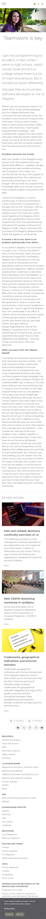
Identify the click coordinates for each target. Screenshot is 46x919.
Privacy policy (9, 908)
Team (4, 747)
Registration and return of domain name (20, 767)
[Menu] (4, 4)
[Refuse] (43, 908)
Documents (7, 822)
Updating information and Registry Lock (20, 774)
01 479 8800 (18, 721)
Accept (9, 914)
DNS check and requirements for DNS (19, 798)
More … (7, 565)
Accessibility (7, 875)
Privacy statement (10, 867)
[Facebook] (30, 727)
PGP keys (6, 758)
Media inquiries (8, 754)
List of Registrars (9, 835)
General (5, 847)
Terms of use (7, 878)
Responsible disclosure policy (15, 858)
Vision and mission (10, 744)
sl (38, 4)
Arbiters (5, 811)
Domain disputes (9, 851)
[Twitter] (24, 727)
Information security (11, 751)
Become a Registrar (11, 838)
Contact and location (11, 740)
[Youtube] (42, 727)
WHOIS (5, 785)
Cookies (5, 871)
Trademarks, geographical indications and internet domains (21, 661)
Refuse (19, 914)
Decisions (6, 814)
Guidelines (6, 825)
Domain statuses (9, 782)
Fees (4, 818)
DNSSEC (6, 802)
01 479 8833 (37, 721)
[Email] (18, 727)
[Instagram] (36, 727)
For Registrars (8, 855)
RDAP (4, 789)
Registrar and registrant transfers (17, 778)
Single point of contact (12, 890)
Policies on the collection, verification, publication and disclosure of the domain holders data (20, 896)
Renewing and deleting (12, 771)
